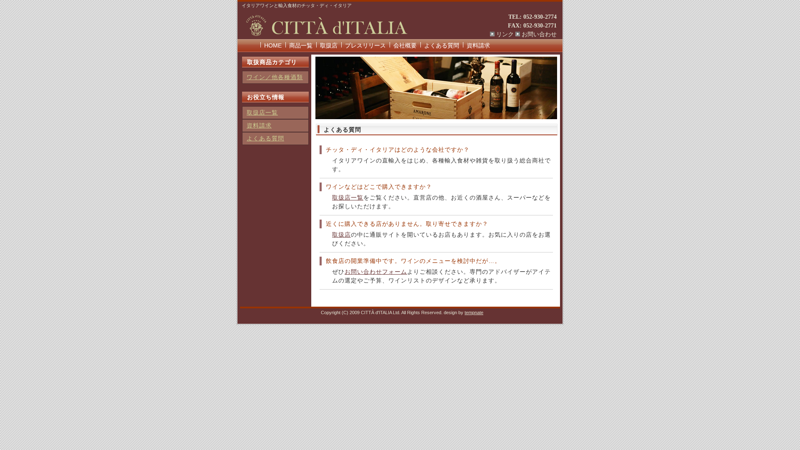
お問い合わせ (539, 34)
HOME (273, 45)
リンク (505, 34)
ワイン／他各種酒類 (275, 77)
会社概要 (405, 45)
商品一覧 (300, 45)
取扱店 (329, 45)
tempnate (474, 312)
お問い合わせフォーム (376, 271)
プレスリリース (365, 45)
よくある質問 (441, 45)
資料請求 (478, 45)
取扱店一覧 (347, 197)
